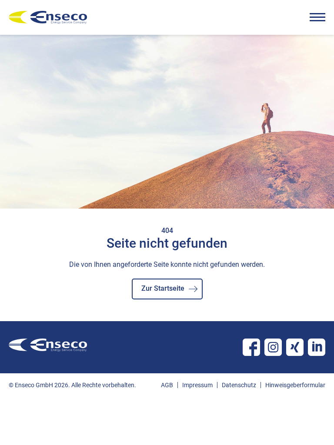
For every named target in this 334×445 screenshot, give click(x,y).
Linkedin (316, 347)
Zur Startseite (162, 288)
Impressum (197, 385)
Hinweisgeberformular (295, 385)
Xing (295, 347)
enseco (48, 17)
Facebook (251, 347)
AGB (167, 385)
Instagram (273, 347)
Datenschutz (239, 385)
